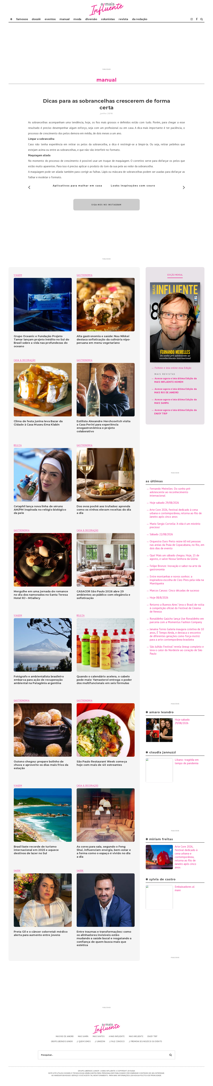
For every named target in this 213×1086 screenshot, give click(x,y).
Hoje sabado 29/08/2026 (164, 502)
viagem (18, 275)
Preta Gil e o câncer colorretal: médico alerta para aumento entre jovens (41, 933)
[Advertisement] (106, 47)
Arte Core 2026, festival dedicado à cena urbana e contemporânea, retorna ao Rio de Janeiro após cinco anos (176, 513)
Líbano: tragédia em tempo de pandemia (187, 761)
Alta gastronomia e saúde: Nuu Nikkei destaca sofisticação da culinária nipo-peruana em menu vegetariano (103, 340)
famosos (22, 19)
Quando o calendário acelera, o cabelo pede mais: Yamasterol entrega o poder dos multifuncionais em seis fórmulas (104, 680)
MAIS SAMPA (83, 1036)
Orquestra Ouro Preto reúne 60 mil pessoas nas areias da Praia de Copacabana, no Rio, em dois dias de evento (177, 545)
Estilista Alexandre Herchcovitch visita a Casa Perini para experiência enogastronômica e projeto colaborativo (104, 426)
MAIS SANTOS (99, 1036)
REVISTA (123, 19)
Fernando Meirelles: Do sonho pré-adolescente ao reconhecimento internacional (170, 492)
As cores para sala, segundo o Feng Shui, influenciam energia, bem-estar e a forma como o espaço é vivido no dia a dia (104, 851)
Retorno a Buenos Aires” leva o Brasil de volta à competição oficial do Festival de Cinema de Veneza (177, 608)
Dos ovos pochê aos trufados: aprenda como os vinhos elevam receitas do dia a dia (104, 510)
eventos (50, 19)
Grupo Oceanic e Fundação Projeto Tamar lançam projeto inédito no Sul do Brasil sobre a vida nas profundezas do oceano (41, 341)
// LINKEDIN (100, 1041)
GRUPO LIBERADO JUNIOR (62, 1041)
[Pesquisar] (201, 19)
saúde (80, 870)
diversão (91, 19)
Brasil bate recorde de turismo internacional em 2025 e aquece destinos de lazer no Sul (36, 850)
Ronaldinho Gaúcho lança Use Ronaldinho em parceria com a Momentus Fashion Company (177, 620)
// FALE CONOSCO (117, 1041)
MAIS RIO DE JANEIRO (65, 1036)
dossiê (36, 19)
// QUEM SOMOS (84, 1041)
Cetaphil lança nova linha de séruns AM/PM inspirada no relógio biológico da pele (40, 510)
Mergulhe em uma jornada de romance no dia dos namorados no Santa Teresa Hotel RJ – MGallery (41, 595)
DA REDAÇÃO (139, 19)
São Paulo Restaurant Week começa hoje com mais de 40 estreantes (102, 763)
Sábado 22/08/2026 (161, 534)
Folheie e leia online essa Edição (173, 367)
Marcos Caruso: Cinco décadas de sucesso (174, 590)
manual (65, 19)
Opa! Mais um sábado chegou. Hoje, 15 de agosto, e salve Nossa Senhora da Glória (174, 557)
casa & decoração (25, 360)
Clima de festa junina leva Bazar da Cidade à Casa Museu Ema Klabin (38, 423)
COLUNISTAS (108, 19)
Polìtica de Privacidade (150, 1075)
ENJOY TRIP (152, 1036)
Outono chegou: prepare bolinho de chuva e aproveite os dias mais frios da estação (41, 765)
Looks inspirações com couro (133, 185)
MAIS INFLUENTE (136, 1036)
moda (77, 19)
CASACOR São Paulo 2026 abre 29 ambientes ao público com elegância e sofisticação (103, 595)
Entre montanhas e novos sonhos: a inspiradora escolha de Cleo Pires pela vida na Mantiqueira (177, 580)
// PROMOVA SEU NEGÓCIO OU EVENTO (145, 1041)
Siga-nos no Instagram (106, 204)
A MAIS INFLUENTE (117, 1036)
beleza (18, 445)
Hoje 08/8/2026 (159, 597)
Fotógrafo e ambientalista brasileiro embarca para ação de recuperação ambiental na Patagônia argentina (39, 680)
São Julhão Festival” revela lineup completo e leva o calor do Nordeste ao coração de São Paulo (177, 650)
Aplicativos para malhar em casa (77, 185)
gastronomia (84, 275)
